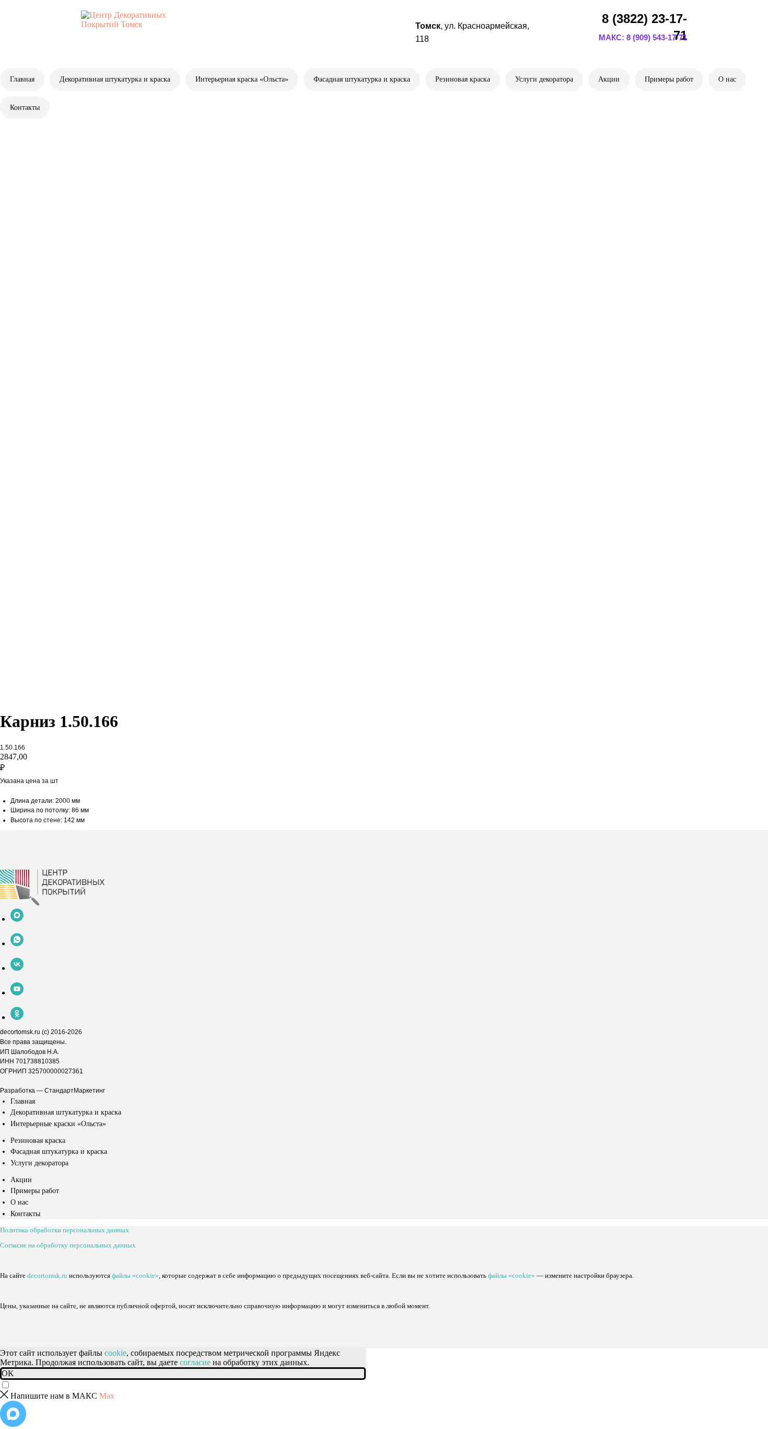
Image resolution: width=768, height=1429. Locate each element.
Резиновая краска (462, 79)
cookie (115, 1352)
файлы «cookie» (135, 1275)
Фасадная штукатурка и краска (361, 79)
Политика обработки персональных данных (64, 1230)
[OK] (17, 1017)
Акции (609, 79)
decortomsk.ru (20, 1032)
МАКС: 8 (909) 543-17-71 (643, 37)
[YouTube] (17, 992)
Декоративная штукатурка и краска (115, 79)
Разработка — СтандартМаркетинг (52, 1090)
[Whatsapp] (17, 943)
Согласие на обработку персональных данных (68, 1245)
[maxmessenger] (17, 918)
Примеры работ (669, 79)
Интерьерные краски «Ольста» (58, 1124)
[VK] (17, 967)
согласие (195, 1362)
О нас (727, 79)
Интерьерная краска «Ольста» (241, 79)
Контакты (25, 107)
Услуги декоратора (544, 79)
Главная (22, 79)
